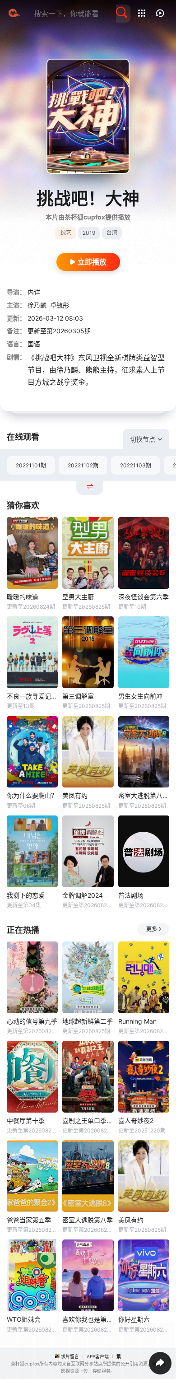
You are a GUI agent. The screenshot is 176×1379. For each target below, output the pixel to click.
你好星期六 (134, 1319)
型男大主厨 (78, 597)
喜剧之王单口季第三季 (87, 1120)
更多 (151, 929)
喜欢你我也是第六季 (87, 1319)
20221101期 (31, 465)
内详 (34, 292)
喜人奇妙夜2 (135, 1120)
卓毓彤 (59, 305)
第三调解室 (78, 696)
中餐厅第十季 (26, 1120)
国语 (34, 344)
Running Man (137, 1021)
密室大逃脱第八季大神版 (143, 795)
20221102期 (83, 465)
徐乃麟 (37, 305)
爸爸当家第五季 (29, 1220)
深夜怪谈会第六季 (143, 597)
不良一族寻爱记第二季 (32, 696)
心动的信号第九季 (32, 1021)
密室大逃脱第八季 (87, 1220)
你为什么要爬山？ (32, 795)
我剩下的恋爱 (26, 895)
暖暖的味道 (22, 597)
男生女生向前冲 (140, 696)
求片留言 (70, 1356)
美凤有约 (75, 795)
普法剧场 (131, 895)
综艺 (65, 232)
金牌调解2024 (82, 895)
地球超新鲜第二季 (87, 1021)
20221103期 (135, 465)
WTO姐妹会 (24, 1319)
